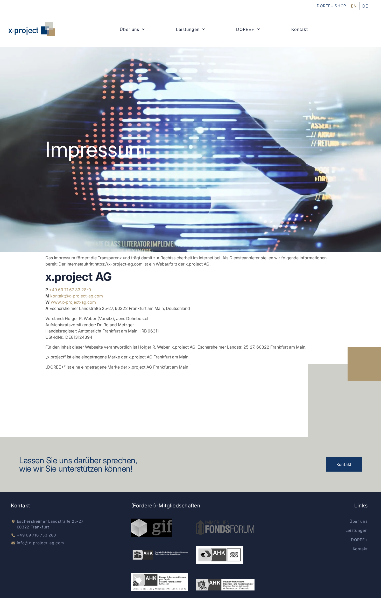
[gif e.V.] (151, 528)
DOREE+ (245, 29)
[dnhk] (160, 555)
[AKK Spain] (159, 582)
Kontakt (299, 29)
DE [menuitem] (365, 6)
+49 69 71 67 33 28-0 (70, 289)
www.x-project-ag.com (73, 302)
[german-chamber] (219, 555)
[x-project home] (31, 29)
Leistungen (188, 29)
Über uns (129, 29)
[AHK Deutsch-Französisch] (225, 585)
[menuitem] (353, 6)
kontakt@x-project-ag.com (76, 295)
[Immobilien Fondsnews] (225, 528)
